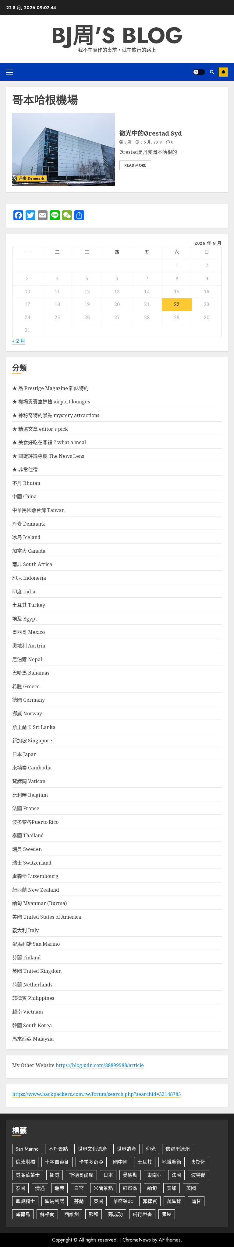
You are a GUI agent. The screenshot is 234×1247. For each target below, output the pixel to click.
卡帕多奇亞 (91, 1162)
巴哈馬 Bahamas (30, 672)
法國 (176, 1175)
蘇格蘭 (47, 1214)
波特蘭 (198, 1175)
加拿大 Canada (28, 551)
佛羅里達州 (177, 1148)
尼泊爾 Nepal (27, 659)
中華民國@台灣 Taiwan (38, 510)
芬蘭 (79, 1201)
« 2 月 (18, 340)
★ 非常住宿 (25, 469)
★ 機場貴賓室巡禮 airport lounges (51, 401)
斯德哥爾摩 (81, 1175)
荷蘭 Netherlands (32, 984)
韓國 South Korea (32, 1025)
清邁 (40, 1188)
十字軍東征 (57, 1162)
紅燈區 (130, 1188)
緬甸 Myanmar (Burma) (39, 903)
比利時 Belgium (30, 795)
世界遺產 (126, 1148)
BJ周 (127, 142)
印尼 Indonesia (29, 578)
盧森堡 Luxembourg (35, 876)
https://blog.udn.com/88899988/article (100, 1065)
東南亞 (154, 1175)
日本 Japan (24, 754)
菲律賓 (150, 1201)
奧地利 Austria (28, 645)
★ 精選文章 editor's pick (40, 429)
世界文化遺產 (92, 1148)
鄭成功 (115, 1214)
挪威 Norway (27, 713)
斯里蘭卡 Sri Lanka (33, 727)
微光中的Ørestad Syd (150, 133)
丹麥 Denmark (31, 178)
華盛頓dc (123, 1201)
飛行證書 (142, 1214)
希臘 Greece (26, 686)
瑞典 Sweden (27, 849)
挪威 (54, 1175)
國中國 (120, 1162)
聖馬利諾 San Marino (36, 944)
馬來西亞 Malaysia (33, 1038)
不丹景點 (58, 1148)
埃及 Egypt (24, 618)
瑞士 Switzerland (31, 862)
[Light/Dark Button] (199, 72)
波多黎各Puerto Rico (35, 822)
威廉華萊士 (28, 1175)
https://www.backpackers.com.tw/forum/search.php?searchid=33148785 (96, 1094)
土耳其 (144, 1162)
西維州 (71, 1214)
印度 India (23, 591)
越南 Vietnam (27, 1011)
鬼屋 (167, 1214)
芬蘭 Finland (26, 957)
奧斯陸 (198, 1162)
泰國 (20, 1188)
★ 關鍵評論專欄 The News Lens (48, 456)
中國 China (24, 496)
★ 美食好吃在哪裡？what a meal (49, 442)
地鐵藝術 (171, 1162)
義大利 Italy (25, 930)
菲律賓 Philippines (33, 998)
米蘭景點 (103, 1188)
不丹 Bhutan (26, 483)
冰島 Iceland (26, 537)
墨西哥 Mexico (28, 632)
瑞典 (59, 1188)
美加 (171, 1188)
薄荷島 (23, 1214)
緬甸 (152, 1188)
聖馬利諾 (54, 1201)
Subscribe (223, 72)
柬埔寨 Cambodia (31, 767)
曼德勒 (130, 1175)
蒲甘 (196, 1201)
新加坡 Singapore (32, 740)
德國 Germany (28, 699)
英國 (98, 1201)
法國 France (25, 808)
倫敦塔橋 (25, 1162)
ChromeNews (136, 1239)
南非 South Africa (32, 564)
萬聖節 (174, 1201)
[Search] (212, 72)
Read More (135, 165)
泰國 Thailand (28, 835)
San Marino (27, 1148)
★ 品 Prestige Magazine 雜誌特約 (50, 388)
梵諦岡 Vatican (28, 781)
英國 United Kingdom (37, 971)
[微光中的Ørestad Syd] (63, 149)
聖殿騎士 (25, 1201)
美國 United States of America (46, 917)
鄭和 (93, 1214)
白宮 (79, 1188)
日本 (108, 1175)
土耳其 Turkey (28, 605)
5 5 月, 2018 (151, 142)
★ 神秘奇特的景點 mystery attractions (55, 415)
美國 (191, 1188)
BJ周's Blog (117, 35)
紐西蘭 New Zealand (35, 889)
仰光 (151, 1148)
